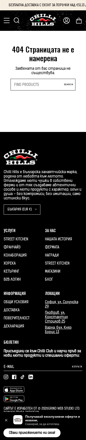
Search (68, 84)
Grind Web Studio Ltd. (64, 409)
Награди (52, 255)
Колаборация (15, 255)
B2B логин (12, 279)
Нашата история (58, 239)
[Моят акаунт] (66, 20)
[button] (6, 420)
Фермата (52, 247)
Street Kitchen (16, 239)
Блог (49, 279)
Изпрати (77, 366)
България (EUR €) (20, 209)
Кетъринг (11, 271)
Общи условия (16, 302)
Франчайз (12, 247)
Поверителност (17, 318)
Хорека (10, 263)
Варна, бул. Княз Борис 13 (58, 329)
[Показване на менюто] (7, 20)
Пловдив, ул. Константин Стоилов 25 (56, 316)
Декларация (14, 326)
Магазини (52, 271)
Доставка (11, 310)
